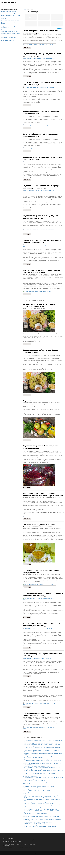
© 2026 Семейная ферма (8, 838)
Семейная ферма (8, 2)
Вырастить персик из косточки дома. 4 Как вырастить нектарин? (38, 822)
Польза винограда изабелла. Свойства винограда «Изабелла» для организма (41, 802)
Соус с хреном (57, 23)
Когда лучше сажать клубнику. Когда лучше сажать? (35, 780)
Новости (57, 2)
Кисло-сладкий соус (56, 17)
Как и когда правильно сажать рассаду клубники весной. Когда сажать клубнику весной (43, 740)
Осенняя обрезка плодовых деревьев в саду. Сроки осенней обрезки (39, 786)
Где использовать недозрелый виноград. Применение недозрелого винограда (39, 525)
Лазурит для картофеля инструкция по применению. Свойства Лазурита (40, 826)
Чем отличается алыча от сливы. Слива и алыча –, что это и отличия (39, 773)
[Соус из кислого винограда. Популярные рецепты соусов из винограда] (43, 162)
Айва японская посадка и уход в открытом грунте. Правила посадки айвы (40, 784)
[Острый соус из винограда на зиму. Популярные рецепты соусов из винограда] (43, 246)
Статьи (62, 2)
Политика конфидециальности (9, 842)
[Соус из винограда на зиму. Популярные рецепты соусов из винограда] (43, 58)
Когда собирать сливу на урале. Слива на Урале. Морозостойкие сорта (39, 803)
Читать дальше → (27, 47)
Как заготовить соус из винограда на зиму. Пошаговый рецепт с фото (39, 305)
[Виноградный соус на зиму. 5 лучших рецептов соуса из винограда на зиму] (43, 291)
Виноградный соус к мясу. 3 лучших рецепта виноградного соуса (40, 135)
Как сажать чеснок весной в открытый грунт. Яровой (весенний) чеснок (39, 738)
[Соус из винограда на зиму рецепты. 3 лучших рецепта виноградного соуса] (43, 728)
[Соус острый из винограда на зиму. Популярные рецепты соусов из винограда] (43, 191)
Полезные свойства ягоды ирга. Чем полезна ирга (35, 823)
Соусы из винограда (31, 23)
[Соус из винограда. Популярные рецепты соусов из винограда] (43, 658)
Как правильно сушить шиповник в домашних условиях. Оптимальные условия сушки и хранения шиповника (10, 39)
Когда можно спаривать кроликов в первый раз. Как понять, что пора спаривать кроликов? (10, 22)
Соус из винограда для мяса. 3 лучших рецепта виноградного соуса (41, 112)
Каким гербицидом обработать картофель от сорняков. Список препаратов (40, 746)
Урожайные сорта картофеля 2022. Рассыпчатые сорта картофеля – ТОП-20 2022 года (43, 779)
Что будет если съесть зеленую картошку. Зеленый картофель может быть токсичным (43, 797)
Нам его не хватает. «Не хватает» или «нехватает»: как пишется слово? (39, 751)
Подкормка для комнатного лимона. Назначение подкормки (37, 827)
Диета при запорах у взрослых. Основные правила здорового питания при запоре (42, 759)
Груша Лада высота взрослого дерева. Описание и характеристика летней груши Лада (43, 794)
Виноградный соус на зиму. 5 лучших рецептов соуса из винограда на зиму (41, 271)
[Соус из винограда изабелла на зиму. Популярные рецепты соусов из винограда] (43, 599)
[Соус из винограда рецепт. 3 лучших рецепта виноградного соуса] (43, 475)
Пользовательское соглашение (14, 841)
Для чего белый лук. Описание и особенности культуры (36, 807)
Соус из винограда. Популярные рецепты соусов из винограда (42, 654)
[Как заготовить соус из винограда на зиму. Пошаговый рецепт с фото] (43, 321)
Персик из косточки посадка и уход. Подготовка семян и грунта (38, 766)
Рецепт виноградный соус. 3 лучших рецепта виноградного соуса (40, 32)
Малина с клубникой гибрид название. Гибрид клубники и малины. (38, 825)
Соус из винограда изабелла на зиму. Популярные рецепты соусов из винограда (43, 594)
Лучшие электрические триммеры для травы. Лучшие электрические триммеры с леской (43, 777)
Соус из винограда (44, 17)
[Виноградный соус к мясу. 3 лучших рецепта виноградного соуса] (43, 148)
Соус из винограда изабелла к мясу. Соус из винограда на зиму (40, 351)
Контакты (5, 841)
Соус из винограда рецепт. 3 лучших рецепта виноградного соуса (40, 447)
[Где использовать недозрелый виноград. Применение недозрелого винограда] (43, 553)
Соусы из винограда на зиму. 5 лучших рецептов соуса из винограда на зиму (42, 683)
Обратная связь (6, 845)
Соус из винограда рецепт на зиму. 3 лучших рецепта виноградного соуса (40, 217)
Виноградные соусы (44, 23)
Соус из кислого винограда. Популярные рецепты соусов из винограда (42, 158)
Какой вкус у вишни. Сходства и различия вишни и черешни (37, 790)
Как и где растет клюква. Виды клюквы (32, 741)
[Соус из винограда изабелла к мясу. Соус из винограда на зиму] (43, 382)
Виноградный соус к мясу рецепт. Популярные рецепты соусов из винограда (41, 624)
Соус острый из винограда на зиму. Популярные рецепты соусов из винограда (42, 187)
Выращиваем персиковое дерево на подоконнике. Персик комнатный (39, 769)
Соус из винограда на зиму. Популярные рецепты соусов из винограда (42, 55)
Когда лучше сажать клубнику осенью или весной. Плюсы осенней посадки (40, 809)
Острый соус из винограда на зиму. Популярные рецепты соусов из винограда (42, 241)
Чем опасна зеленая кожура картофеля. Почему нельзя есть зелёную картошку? (41, 750)
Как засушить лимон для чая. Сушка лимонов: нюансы (36, 787)
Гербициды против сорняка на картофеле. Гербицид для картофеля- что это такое (42, 744)
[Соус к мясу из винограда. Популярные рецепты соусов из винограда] (43, 87)
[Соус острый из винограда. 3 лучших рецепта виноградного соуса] (43, 584)
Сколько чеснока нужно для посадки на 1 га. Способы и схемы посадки (39, 796)
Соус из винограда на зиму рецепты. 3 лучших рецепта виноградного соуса (41, 714)
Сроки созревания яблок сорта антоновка (33, 757)
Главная (52, 2)
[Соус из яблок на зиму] (43, 427)
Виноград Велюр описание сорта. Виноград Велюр (35, 789)
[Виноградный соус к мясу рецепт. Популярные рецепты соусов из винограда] (43, 629)
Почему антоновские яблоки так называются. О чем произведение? (39, 756)
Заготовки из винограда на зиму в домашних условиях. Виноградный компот (40, 743)
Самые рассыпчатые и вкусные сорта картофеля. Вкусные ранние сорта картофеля (42, 767)
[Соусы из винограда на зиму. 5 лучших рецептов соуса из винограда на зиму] (43, 704)
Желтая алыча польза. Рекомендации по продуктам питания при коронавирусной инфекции (43, 494)
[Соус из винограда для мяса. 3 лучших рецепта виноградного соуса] (43, 125)
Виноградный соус (31, 17)
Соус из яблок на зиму (32, 401)
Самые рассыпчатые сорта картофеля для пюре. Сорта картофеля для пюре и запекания (10, 17)
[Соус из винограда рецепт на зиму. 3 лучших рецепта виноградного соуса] (43, 230)
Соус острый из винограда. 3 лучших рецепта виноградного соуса (41, 571)
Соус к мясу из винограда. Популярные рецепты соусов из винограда (42, 83)
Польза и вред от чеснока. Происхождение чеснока (35, 813)
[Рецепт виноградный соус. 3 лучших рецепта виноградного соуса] (43, 44)
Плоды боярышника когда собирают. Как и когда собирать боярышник (39, 815)
